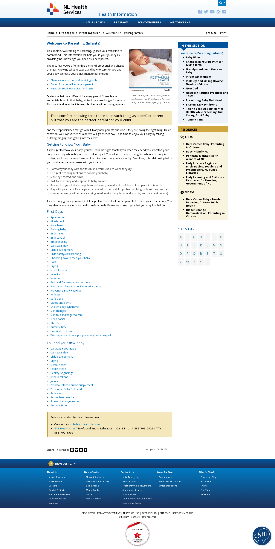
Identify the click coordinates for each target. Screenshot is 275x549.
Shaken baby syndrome (65, 307)
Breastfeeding (59, 241)
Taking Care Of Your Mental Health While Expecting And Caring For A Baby (204, 112)
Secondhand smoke (62, 397)
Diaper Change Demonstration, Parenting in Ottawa (205, 213)
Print (223, 33)
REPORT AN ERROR (182, 513)
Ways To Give (165, 472)
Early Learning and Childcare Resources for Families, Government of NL (205, 180)
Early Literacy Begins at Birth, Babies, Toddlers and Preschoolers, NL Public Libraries (204, 168)
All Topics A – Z (180, 22)
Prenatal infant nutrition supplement (72, 385)
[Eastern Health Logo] (67, 14)
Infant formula (59, 270)
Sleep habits (58, 319)
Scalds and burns (61, 302)
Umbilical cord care (62, 331)
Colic (53, 262)
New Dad (192, 88)
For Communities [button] (149, 22)
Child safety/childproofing (66, 254)
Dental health (58, 365)
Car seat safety (59, 245)
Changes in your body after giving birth (74, 80)
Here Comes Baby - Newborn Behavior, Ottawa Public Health (205, 202)
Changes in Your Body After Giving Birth (204, 63)
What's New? (206, 472)
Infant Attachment (198, 76)
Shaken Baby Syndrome (201, 104)
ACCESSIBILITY (149, 513)
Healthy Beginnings (62, 373)
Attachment (57, 221)
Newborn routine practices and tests (72, 88)
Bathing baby (58, 229)
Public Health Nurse (86, 424)
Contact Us (127, 472)
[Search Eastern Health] (222, 3)
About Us (52, 472)
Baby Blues (193, 57)
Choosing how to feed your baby (70, 258)
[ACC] (137, 533)
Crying (54, 266)
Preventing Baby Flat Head (66, 290)
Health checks (59, 368)
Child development (62, 249)
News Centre (91, 472)
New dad (56, 278)
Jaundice (55, 274)
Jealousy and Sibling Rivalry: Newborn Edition (204, 82)
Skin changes (58, 310)
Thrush (55, 323)
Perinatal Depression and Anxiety (70, 282)
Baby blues (57, 225)
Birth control (58, 237)
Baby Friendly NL (197, 151)
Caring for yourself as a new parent (72, 84)
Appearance (58, 217)
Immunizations (59, 377)
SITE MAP (165, 513)
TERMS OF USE (131, 513)
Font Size (210, 33)
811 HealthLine (64, 428)
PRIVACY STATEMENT (108, 513)
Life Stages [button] (121, 22)
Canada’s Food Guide (63, 348)
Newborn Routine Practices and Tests (207, 94)
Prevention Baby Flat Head (66, 389)
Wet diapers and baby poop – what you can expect (81, 335)
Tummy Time (59, 327)
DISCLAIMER (88, 513)
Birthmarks (57, 233)
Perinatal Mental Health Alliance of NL (202, 157)
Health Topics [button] (95, 22)
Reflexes (56, 294)
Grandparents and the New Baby (204, 70)
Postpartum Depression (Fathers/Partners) (76, 286)
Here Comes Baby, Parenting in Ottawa (205, 145)
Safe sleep (57, 298)
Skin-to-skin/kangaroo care (67, 315)
